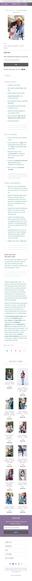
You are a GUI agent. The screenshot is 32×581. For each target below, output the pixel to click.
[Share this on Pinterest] (15, 351)
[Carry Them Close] (16, 4)
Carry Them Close (13, 568)
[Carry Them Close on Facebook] (10, 564)
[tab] (7, 75)
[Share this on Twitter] (7, 351)
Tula (5, 43)
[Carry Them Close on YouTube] (13, 564)
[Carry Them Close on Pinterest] (16, 564)
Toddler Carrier (10, 345)
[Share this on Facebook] (11, 351)
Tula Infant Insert (15, 155)
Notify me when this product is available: (16, 56)
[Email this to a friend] (24, 351)
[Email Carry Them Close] (21, 564)
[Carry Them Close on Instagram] (19, 564)
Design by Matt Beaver (16, 575)
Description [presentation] (7, 75)
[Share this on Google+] (20, 351)
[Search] (25, 4)
